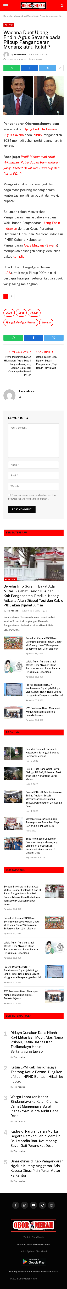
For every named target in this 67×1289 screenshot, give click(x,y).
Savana (51, 245)
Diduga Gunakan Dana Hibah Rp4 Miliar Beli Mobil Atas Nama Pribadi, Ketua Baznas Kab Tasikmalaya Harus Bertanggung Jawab (36, 1042)
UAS (7, 273)
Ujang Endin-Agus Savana (20, 322)
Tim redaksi (20, 54)
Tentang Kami (16, 1271)
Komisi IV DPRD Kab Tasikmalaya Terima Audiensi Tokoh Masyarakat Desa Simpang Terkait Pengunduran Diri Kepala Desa (44, 799)
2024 (9, 312)
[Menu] (5, 6)
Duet (21, 312)
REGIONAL (10, 579)
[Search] (62, 6)
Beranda (7, 16)
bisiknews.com (42, 1244)
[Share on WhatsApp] (11, 68)
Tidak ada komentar (16, 59)
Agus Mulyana (34, 245)
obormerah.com (25, 1244)
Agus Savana (14, 135)
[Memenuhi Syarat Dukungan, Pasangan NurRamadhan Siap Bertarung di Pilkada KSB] (13, 823)
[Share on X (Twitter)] (47, 68)
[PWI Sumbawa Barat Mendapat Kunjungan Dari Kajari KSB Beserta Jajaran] (13, 712)
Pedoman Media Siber (36, 1271)
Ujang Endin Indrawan (40, 129)
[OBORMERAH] (33, 5)
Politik (9, 25)
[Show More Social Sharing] (60, 68)
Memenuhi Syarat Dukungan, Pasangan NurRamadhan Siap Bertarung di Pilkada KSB (42, 822)
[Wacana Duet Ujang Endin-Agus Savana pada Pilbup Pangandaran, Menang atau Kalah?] (33, 95)
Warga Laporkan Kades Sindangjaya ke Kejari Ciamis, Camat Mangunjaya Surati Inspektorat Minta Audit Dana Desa (34, 1106)
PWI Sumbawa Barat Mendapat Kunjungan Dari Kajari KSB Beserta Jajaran (43, 712)
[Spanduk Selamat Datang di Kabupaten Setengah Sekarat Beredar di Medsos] (13, 753)
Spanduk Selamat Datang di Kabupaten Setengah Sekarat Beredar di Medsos (42, 752)
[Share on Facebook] (29, 68)
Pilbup (37, 135)
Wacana (46, 322)
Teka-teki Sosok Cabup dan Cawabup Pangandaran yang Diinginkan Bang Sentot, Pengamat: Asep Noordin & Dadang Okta (42, 845)
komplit (18, 256)
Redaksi (54, 1271)
